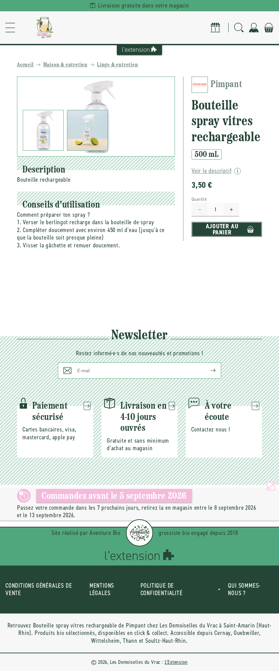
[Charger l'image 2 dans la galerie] (87, 130)
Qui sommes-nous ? (244, 590)
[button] (10, 27)
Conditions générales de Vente (38, 590)
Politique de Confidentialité (162, 590)
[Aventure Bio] (139, 532)
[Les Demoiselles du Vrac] (44, 27)
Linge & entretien (117, 65)
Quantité (199, 199)
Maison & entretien (65, 65)
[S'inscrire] (207, 370)
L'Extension (176, 662)
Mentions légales (101, 590)
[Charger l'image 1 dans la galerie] (43, 130)
